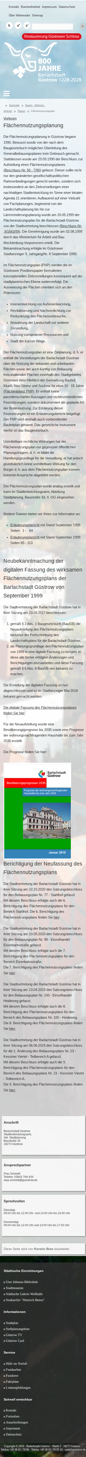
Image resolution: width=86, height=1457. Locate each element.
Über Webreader (19, 15)
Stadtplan (12, 1323)
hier (56, 917)
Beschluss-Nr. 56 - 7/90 (22, 170)
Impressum (49, 7)
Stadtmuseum (14, 1288)
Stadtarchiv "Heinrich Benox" (25, 1300)
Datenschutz (67, 7)
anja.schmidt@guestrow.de (20, 1180)
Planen (21, 111)
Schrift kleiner (26, 25)
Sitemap (37, 15)
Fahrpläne (12, 1381)
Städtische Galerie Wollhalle (24, 1294)
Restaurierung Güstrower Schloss (51, 36)
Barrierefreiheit (30, 7)
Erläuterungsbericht (24, 525)
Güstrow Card (15, 1341)
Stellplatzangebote (18, 1329)
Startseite (14, 105)
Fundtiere (12, 1375)
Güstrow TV (14, 1335)
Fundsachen (13, 1369)
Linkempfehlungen (18, 1387)
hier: (12, 1028)
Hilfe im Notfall (16, 1363)
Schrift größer (18, 25)
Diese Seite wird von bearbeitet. (37, 1249)
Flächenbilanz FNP (19, 391)
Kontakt (14, 7)
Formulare (12, 1416)
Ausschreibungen (17, 1422)
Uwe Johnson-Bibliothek (22, 1282)
